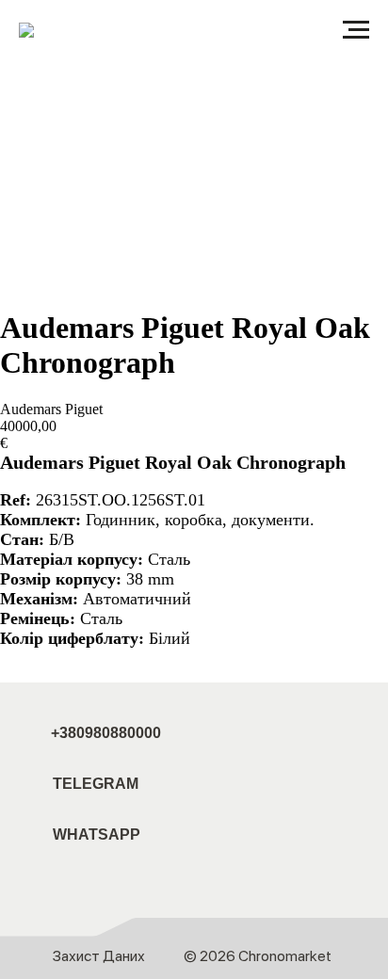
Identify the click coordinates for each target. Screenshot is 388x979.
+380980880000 (106, 733)
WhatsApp (96, 835)
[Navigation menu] (356, 30)
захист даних (99, 956)
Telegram (95, 784)
